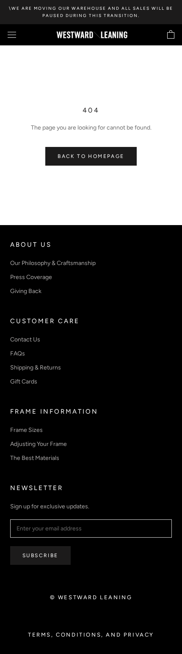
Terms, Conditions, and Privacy (91, 634)
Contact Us (25, 339)
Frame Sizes (26, 430)
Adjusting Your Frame (38, 444)
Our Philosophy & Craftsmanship (53, 263)
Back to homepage (91, 156)
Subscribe (40, 555)
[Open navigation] (12, 35)
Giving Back (25, 291)
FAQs (17, 353)
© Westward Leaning (91, 597)
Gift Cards (23, 381)
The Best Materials (34, 458)
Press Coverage (31, 277)
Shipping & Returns (35, 367)
